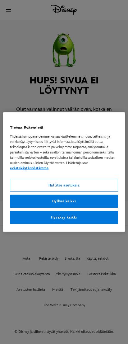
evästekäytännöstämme (29, 168)
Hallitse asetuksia (64, 185)
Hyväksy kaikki (64, 217)
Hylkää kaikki (64, 201)
